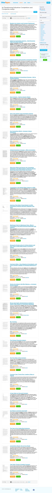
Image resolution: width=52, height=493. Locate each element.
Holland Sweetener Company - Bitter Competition (22, 150)
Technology (42, 40)
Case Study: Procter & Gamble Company (20, 464)
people (24, 34)
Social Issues (42, 39)
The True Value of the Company (18, 357)
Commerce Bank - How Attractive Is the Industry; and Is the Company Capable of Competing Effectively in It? (23, 265)
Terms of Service (27, 490)
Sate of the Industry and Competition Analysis (21, 113)
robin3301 (27, 277)
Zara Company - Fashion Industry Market (20, 97)
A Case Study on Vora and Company (19, 393)
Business (42, 28)
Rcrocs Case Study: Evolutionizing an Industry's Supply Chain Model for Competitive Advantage (22, 303)
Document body (43, 10)
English (42, 29)
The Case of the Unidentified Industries (20, 428)
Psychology (42, 35)
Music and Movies (43, 33)
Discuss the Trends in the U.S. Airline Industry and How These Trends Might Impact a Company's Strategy (22, 246)
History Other (42, 30)
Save (19, 36)
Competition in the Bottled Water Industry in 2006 (22, 187)
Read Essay (13, 36)
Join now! (21, 2)
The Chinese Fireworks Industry (18, 340)
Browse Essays (15, 2)
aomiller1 (24, 238)
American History (43, 24)
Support (28, 2)
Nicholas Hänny (26, 315)
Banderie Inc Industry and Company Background (22, 23)
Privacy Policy (27, 489)
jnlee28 (26, 296)
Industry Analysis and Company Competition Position (23, 59)
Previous (8, 18)
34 (26, 18)
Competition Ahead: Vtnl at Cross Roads (20, 446)
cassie (25, 257)
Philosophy (42, 34)
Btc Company (13, 321)
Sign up (45, 59)
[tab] (45, 43)
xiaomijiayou (25, 70)
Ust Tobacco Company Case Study (18, 410)
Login (25, 2)
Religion (42, 36)
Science (42, 38)
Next (29, 18)
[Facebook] (34, 490)
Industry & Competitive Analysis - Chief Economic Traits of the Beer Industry (22, 41)
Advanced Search (44, 50)
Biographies (42, 25)
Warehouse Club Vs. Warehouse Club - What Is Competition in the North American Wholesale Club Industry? (23, 226)
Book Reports (42, 27)
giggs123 (26, 180)
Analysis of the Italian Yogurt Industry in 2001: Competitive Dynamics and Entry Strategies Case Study (22, 206)
